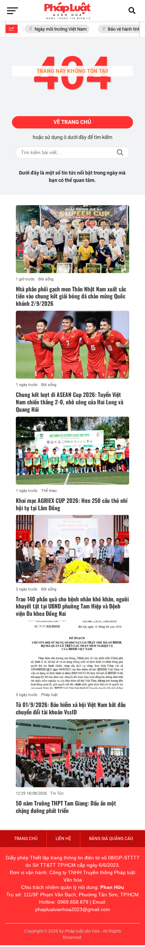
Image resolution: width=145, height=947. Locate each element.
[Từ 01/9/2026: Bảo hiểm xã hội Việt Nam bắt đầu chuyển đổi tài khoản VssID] (72, 655)
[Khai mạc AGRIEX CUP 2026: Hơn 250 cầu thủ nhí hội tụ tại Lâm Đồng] (72, 451)
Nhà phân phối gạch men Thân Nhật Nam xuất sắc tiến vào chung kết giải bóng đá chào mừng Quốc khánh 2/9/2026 (71, 296)
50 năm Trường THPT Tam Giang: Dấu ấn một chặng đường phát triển (66, 807)
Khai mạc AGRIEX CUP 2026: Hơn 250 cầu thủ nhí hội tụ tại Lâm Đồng (71, 504)
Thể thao (49, 490)
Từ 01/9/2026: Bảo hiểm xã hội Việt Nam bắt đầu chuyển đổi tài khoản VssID (71, 708)
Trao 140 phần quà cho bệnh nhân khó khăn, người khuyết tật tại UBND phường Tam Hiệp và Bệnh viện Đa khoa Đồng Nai (72, 606)
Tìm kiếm (120, 152)
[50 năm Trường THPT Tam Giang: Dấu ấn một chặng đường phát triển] (72, 753)
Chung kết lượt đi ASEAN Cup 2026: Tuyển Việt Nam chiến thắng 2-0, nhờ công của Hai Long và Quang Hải (69, 401)
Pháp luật (49, 695)
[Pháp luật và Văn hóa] (72, 10)
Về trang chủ (72, 122)
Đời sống (45, 279)
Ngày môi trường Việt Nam (58, 29)
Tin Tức (57, 793)
